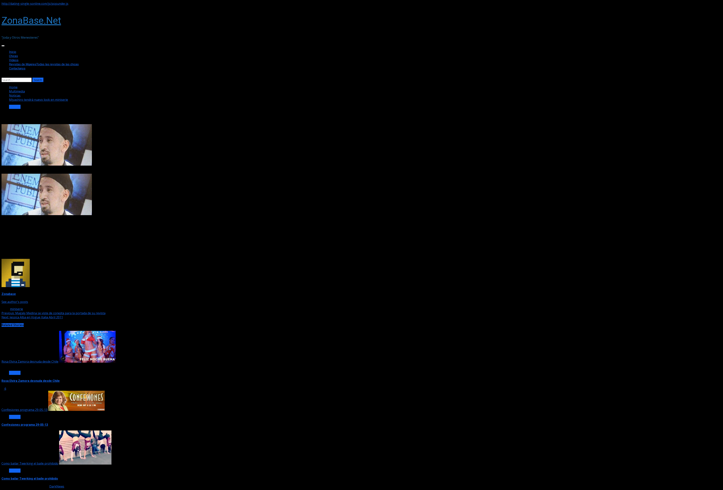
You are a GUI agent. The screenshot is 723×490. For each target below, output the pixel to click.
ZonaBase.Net (31, 20)
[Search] (3, 75)
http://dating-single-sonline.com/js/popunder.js (35, 4)
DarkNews (56, 486)
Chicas (13, 56)
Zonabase (9, 294)
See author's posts (15, 302)
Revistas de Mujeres (44, 64)
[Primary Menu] (3, 45)
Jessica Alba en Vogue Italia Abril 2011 (32, 317)
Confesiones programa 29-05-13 (24, 410)
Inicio (12, 52)
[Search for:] (17, 80)
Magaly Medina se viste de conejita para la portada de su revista (53, 313)
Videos (13, 60)
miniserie (16, 309)
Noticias (15, 107)
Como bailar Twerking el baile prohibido (30, 463)
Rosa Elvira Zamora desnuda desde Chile (30, 361)
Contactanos (17, 68)
